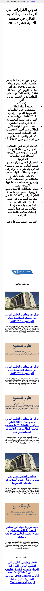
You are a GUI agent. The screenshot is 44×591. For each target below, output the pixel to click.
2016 (34, 562)
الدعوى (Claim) (27, 572)
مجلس (26, 562)
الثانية (17, 562)
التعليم (33, 565)
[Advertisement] (22, 54)
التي (10, 562)
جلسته (27, 569)
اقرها (36, 569)
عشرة (18, 569)
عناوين (9, 569)
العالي (23, 565)
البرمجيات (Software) (22, 582)
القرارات (13, 565)
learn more (31, 1)
